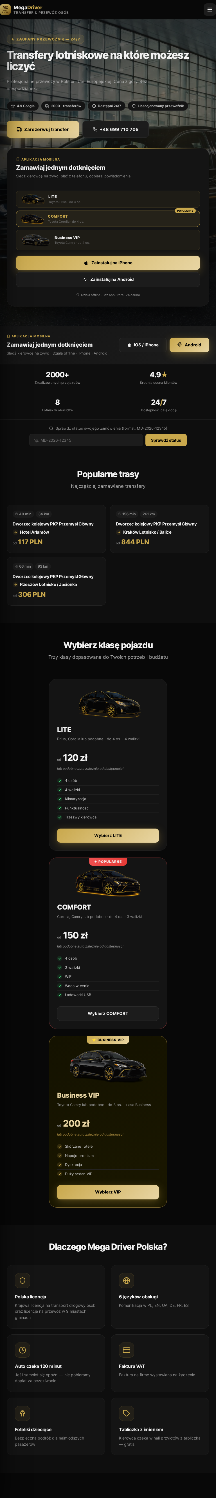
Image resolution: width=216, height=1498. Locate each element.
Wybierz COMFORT (108, 1013)
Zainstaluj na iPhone (111, 262)
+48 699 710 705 (119, 129)
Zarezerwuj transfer (46, 129)
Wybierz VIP (108, 1192)
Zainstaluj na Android (112, 279)
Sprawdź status (166, 440)
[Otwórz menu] (210, 9)
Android (193, 345)
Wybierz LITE (108, 835)
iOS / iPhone (146, 345)
